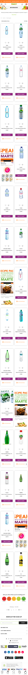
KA (21, 574)
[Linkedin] (9, 652)
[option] (14, 1)
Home (4, 18)
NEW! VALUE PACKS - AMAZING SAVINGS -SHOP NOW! (14, 1)
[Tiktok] (22, 652)
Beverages (9, 18)
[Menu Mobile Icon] (1, 4)
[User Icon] (22, 4)
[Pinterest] (15, 652)
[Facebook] (5, 652)
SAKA (7, 45)
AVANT (21, 167)
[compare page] (26, 464)
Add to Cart (7, 53)
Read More (14, 14)
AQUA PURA (21, 370)
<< (1, 18)
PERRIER (7, 452)
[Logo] (14, 4)
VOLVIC (21, 45)
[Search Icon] (7, 4)
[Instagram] (12, 652)
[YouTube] (19, 652)
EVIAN (21, 86)
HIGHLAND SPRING (7, 248)
